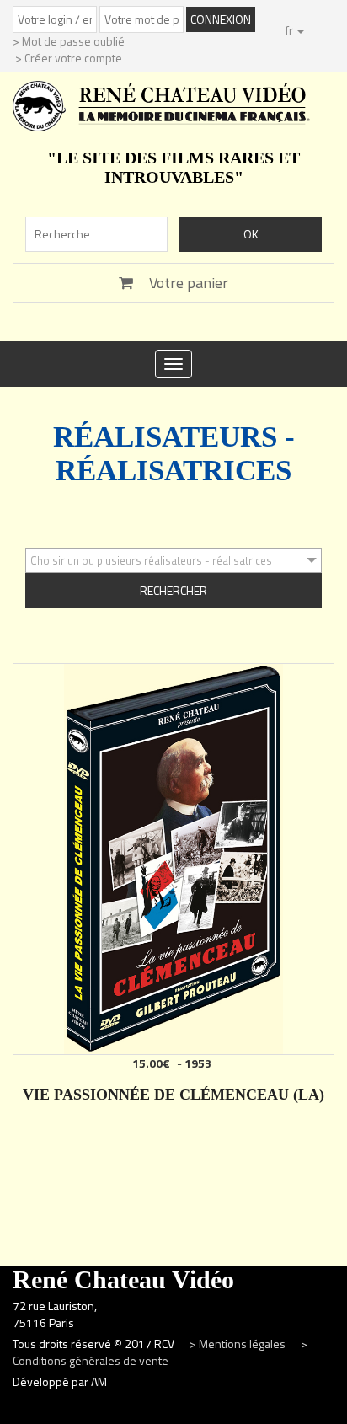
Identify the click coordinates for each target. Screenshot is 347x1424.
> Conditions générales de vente (160, 1352)
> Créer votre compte (68, 58)
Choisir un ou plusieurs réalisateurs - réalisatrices (151, 560)
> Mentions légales (239, 1343)
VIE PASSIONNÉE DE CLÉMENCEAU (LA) (173, 1094)
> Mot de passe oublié (69, 41)
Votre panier (187, 282)
